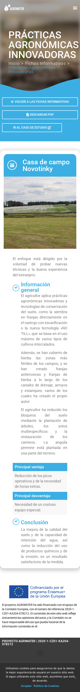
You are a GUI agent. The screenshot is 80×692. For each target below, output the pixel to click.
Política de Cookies (46, 685)
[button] (75, 8)
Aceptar (26, 685)
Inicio (13, 63)
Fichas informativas (45, 63)
